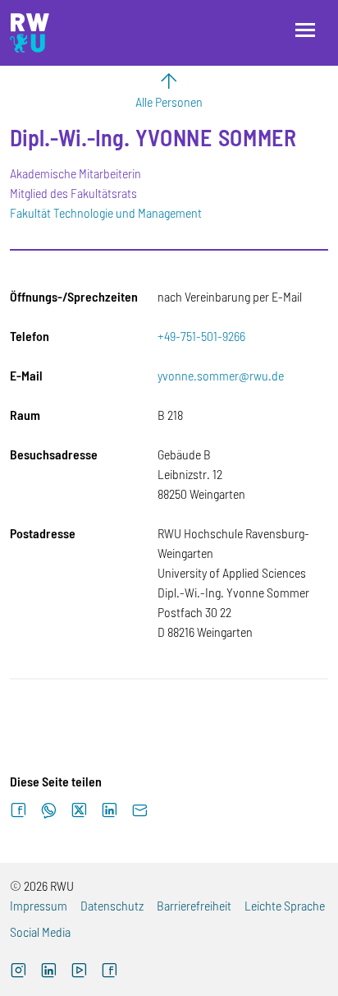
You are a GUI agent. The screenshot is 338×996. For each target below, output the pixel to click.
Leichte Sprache (284, 905)
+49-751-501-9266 (201, 336)
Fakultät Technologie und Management (106, 212)
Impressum (38, 905)
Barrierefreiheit (194, 905)
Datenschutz (112, 905)
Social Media (40, 931)
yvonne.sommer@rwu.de (221, 375)
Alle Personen (169, 101)
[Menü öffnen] (305, 30)
